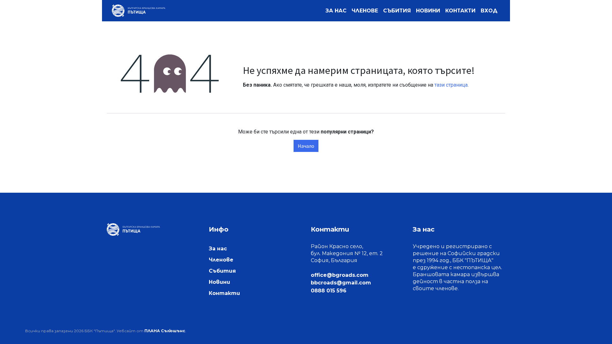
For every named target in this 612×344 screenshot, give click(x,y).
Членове (221, 260)
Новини (219, 282)
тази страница (451, 85)
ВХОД (489, 11)
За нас (218, 249)
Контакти (224, 293)
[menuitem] (336, 11)
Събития (222, 271)
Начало (306, 146)
